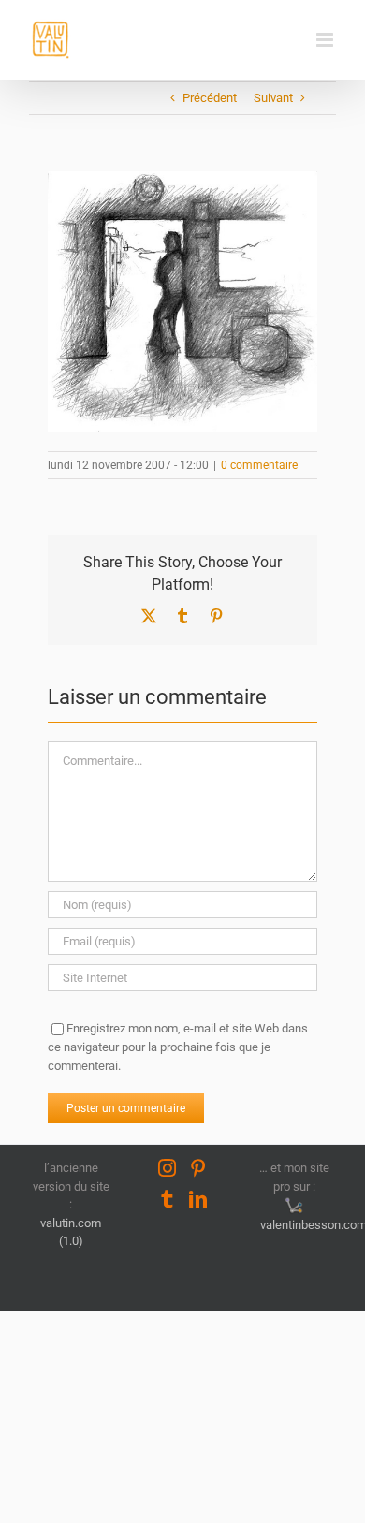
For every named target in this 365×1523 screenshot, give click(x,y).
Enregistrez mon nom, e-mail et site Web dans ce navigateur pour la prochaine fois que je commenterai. (178, 1047)
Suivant (273, 98)
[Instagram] (167, 1168)
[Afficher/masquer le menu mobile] (326, 40)
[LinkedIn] (198, 1199)
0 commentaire (259, 465)
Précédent (209, 98)
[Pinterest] (198, 1168)
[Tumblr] (167, 1199)
